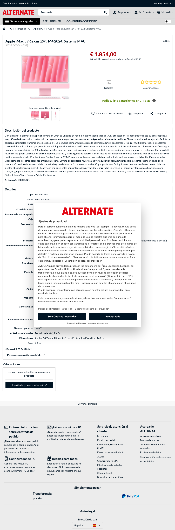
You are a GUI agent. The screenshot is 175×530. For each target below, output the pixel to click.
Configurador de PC (81, 21)
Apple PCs (39, 28)
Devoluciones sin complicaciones (20, 3)
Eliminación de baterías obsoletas (109, 467)
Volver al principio (87, 403)
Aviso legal (87, 511)
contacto (167, 3)
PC (10, 28)
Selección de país (87, 519)
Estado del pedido (106, 440)
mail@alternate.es (56, 439)
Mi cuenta (102, 435)
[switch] (168, 21)
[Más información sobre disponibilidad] (154, 100)
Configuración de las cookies (155, 456)
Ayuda (157, 3)
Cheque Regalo (105, 472)
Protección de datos (150, 452)
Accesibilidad (147, 461)
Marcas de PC (22, 28)
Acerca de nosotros (150, 435)
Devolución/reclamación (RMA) (110, 446)
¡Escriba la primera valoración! (29, 384)
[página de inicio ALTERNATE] (18, 12)
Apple (166, 40)
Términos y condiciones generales (152, 446)
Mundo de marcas (149, 440)
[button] (135, 113)
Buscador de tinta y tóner (110, 477)
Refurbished (52, 21)
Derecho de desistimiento (110, 452)
